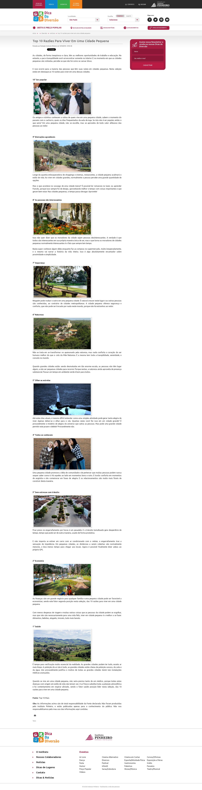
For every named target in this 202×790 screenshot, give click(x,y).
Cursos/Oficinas (154, 757)
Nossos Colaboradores (48, 757)
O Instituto (42, 752)
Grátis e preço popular (49, 28)
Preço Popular (85, 769)
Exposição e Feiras (155, 760)
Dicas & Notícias (108, 28)
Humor (82, 766)
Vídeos (82, 772)
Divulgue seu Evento (160, 27)
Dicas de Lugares (45, 767)
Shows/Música (130, 769)
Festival (105, 763)
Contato (40, 772)
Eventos (120, 16)
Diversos (105, 760)
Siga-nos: (150, 15)
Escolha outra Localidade (82, 28)
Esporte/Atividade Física (134, 760)
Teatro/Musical (153, 769)
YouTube (167, 20)
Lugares (128, 16)
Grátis (149, 763)
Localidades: (72, 16)
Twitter (155, 20)
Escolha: (119, 16)
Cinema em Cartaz (132, 757)
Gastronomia (130, 763)
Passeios (150, 766)
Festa (81, 763)
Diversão (44, 33)
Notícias (52, 33)
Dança (82, 760)
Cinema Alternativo (110, 757)
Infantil (105, 766)
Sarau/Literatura (109, 769)
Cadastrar (147, 65)
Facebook (149, 20)
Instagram (161, 20)
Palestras (128, 766)
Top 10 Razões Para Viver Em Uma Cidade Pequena (74, 33)
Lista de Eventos (132, 27)
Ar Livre (82, 757)
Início (34, 33)
